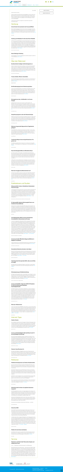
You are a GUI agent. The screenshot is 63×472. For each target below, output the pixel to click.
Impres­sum (42, 468)
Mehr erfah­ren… (20, 56)
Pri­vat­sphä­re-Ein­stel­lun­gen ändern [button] (37, 469)
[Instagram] (48, 2)
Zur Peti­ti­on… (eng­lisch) (23, 424)
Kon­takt (46, 468)
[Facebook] (46, 2)
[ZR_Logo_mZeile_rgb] (15, 2)
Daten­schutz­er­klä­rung (35, 468)
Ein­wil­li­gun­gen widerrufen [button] (49, 470)
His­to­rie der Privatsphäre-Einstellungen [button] (38, 470)
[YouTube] (51, 2)
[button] (53, 2)
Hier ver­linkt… (26, 93)
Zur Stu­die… (25, 255)
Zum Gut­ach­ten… (32, 233)
